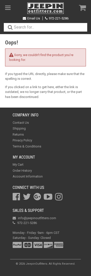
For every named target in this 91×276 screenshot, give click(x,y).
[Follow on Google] (37, 196)
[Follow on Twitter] (27, 196)
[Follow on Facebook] (16, 196)
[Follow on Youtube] (48, 196)
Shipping (19, 128)
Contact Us (21, 122)
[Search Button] (10, 27)
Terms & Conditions (27, 146)
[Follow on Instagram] (58, 196)
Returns (18, 134)
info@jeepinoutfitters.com (37, 218)
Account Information (28, 176)
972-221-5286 (59, 18)
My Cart (18, 164)
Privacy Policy (22, 140)
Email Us (33, 18)
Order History (22, 170)
